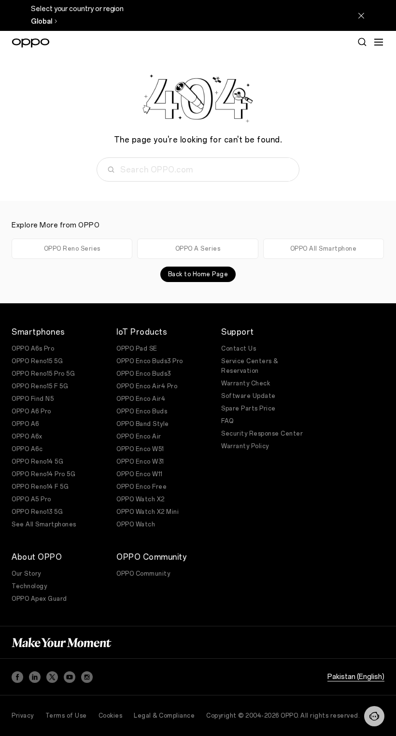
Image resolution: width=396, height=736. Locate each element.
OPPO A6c (27, 449)
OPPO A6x (27, 436)
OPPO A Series (198, 248)
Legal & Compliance (164, 715)
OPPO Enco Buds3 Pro (149, 361)
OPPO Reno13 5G (37, 512)
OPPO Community (143, 573)
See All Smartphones (44, 524)
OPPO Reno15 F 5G (40, 386)
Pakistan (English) (355, 677)
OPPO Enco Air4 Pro (146, 386)
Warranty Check (245, 383)
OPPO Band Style (142, 424)
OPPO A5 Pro (31, 499)
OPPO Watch (135, 524)
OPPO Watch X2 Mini (147, 512)
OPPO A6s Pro (33, 348)
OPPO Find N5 (33, 399)
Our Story (26, 573)
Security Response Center (262, 433)
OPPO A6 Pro (31, 411)
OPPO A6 (25, 424)
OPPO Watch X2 (140, 499)
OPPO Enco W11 (139, 474)
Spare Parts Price (248, 408)
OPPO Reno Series (72, 248)
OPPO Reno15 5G (37, 361)
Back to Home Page (198, 274)
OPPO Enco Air (138, 436)
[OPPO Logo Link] (31, 43)
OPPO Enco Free (141, 486)
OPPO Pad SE (136, 348)
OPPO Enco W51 (140, 449)
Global (41, 21)
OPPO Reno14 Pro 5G (43, 474)
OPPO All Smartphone (323, 248)
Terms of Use (66, 715)
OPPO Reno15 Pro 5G (43, 373)
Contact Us (238, 348)
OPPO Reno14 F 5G (40, 486)
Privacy (23, 715)
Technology (29, 586)
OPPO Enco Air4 (140, 399)
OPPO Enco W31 (140, 461)
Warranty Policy (245, 446)
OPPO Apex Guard (39, 598)
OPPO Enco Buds (141, 411)
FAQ (227, 421)
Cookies (111, 715)
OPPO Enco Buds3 (143, 373)
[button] (374, 716)
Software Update (248, 396)
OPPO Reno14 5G (37, 461)
